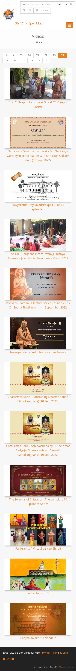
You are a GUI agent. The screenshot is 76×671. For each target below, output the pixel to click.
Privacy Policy (49, 652)
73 (54, 55)
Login (65, 652)
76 (15, 60)
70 (29, 55)
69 (21, 55)
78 (31, 60)
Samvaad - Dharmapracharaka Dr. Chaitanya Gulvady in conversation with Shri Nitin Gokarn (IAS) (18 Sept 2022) (38, 155)
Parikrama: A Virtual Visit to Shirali (38, 548)
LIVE (45, 10)
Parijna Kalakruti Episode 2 (38, 638)
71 (37, 55)
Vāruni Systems (66, 667)
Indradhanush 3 (38, 593)
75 (6, 60)
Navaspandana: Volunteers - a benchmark (38, 352)
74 (62, 55)
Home (39, 42)
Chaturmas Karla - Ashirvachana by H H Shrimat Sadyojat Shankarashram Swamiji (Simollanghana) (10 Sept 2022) (38, 450)
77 (23, 60)
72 (46, 55)
